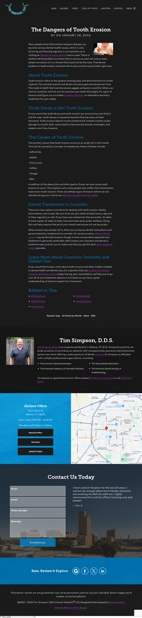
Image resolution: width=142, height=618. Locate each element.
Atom (86, 315)
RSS (93, 315)
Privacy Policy (72, 607)
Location (105, 8)
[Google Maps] (76, 571)
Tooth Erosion (38, 301)
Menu (129, 8)
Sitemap (59, 607)
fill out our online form (101, 377)
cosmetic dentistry (74, 95)
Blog (53, 8)
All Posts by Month (72, 315)
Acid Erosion (37, 306)
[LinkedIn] (102, 571)
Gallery (64, 8)
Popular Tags (53, 315)
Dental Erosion (83, 301)
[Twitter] (93, 571)
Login (84, 607)
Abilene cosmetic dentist (53, 55)
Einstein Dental (117, 602)
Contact (118, 8)
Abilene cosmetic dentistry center (80, 195)
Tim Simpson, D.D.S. (47, 347)
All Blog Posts (38, 296)
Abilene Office (35, 406)
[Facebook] (84, 571)
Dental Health (83, 296)
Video (75, 8)
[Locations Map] (106, 428)
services (99, 354)
